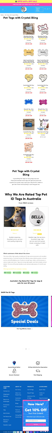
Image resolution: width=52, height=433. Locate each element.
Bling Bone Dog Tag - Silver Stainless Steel (29, 37)
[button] (49, 1)
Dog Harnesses (43, 398)
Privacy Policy (19, 406)
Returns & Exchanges (6, 400)
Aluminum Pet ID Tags (31, 397)
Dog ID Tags (30, 393)
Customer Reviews (18, 399)
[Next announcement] (49, 4)
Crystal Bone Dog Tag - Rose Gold (28, 155)
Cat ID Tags (30, 389)
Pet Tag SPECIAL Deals (24, 328)
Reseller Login (7, 425)
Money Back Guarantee (18, 416)
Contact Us (6, 391)
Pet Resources (7, 416)
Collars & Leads (41, 394)
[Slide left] (23, 349)
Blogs (16, 403)
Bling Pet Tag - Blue (29, 109)
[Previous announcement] (2, 4)
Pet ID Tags (11, 432)
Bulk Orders (6, 413)
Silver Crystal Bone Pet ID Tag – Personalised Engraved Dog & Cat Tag (43, 61)
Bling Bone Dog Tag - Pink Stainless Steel (43, 37)
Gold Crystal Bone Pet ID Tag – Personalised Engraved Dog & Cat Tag (28, 61)
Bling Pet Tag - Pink (43, 109)
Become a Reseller (6, 420)
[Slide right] (28, 349)
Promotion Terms (6, 405)
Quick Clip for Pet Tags (42, 131)
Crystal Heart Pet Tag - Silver (42, 86)
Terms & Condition (18, 410)
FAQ (4, 410)
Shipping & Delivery (6, 395)
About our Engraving (18, 394)
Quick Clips (42, 389)
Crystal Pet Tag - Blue (28, 131)
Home (2, 15)
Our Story (18, 389)
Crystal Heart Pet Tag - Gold (28, 86)
